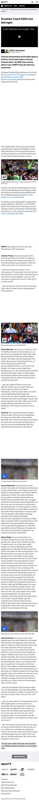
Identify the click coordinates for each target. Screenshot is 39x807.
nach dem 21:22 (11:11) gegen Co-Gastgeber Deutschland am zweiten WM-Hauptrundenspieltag (18, 77)
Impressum (4, 779)
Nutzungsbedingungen (8, 788)
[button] (19, 37)
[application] (19, 36)
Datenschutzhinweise (7, 782)
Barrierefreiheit (6, 794)
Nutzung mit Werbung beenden (10, 791)
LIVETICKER (30, 204)
